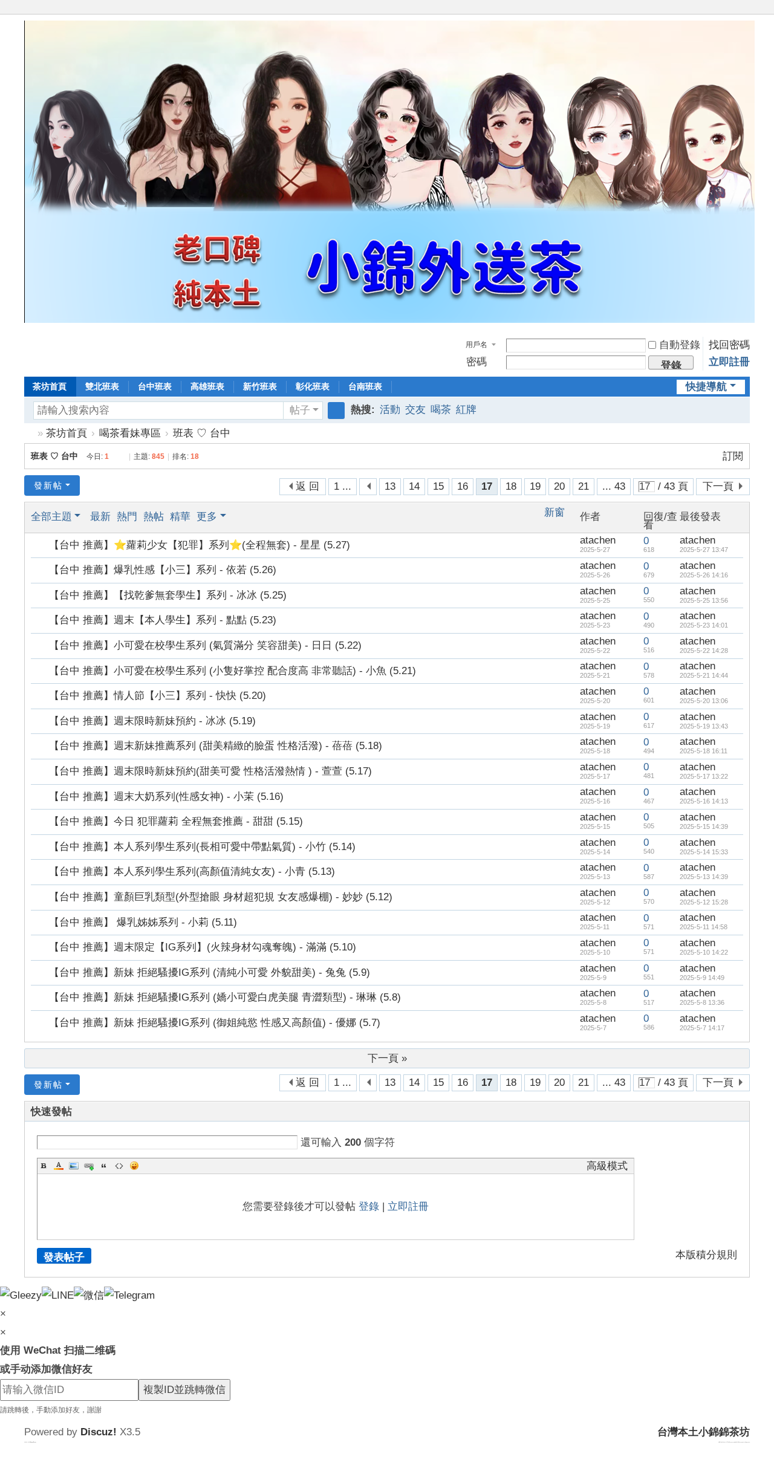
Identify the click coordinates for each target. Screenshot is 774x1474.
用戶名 (476, 344)
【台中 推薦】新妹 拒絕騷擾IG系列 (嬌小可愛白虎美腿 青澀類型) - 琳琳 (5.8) (225, 997)
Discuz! (98, 1432)
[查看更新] (240, 516)
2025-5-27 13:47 (704, 549)
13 (390, 486)
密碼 (476, 362)
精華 (180, 516)
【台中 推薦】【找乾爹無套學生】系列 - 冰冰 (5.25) (168, 595)
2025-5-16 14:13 (704, 801)
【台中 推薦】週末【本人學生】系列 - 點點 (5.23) (162, 620)
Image (74, 1166)
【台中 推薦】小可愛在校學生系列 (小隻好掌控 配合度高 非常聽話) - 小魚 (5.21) (232, 671)
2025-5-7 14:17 (702, 1027)
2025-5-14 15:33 (704, 852)
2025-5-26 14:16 (704, 575)
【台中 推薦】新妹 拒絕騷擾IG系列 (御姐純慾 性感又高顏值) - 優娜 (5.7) (214, 1022)
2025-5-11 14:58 (703, 926)
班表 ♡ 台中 (201, 433)
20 (559, 486)
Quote (104, 1166)
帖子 (300, 410)
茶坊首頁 (50, 386)
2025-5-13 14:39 (704, 876)
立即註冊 (729, 362)
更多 (207, 516)
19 (535, 486)
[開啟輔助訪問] (733, 8)
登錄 (369, 1206)
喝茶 (441, 409)
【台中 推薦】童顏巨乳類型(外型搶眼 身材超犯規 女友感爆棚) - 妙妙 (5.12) (220, 897)
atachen (598, 540)
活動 (390, 409)
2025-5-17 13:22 (704, 776)
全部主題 (51, 516)
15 (438, 486)
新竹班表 (260, 386)
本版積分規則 (706, 1255)
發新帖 (48, 485)
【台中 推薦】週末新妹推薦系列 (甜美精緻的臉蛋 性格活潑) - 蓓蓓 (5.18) (215, 746)
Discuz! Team (33, 1442)
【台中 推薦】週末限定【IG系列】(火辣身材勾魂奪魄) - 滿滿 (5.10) (202, 947)
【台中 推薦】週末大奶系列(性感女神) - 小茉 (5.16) (166, 796)
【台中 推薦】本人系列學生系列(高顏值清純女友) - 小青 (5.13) (192, 871)
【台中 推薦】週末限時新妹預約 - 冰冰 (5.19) (152, 721)
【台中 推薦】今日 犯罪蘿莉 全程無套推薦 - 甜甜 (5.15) (176, 821)
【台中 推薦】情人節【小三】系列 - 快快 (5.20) (157, 695)
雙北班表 (102, 386)
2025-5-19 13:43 (704, 726)
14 (414, 486)
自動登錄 (679, 345)
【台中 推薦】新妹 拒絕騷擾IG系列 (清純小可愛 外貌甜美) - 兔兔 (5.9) (209, 972)
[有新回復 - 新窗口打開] (41, 545)
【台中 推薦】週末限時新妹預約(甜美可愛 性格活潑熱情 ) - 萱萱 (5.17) (210, 771)
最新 (100, 516)
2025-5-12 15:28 (704, 902)
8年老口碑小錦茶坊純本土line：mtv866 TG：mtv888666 (29, 433)
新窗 (554, 513)
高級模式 (607, 1166)
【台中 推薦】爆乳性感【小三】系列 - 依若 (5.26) (162, 570)
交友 (415, 409)
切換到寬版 (744, 13)
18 (511, 486)
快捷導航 (706, 386)
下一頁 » (387, 1058)
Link (89, 1166)
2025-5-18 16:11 (703, 751)
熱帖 (153, 516)
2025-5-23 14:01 (704, 625)
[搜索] (336, 410)
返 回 (307, 486)
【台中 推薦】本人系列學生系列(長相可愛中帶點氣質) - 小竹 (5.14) (202, 846)
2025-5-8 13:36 (702, 1002)
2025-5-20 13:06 (704, 700)
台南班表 (365, 386)
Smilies (134, 1166)
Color (59, 1166)
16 (462, 486)
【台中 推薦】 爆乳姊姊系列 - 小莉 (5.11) (143, 922)
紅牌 (466, 409)
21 (583, 486)
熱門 (127, 516)
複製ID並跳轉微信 (184, 1389)
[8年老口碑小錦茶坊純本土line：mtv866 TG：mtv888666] (389, 319)
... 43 (613, 486)
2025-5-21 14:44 (704, 675)
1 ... (342, 486)
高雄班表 (207, 386)
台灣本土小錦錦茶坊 (703, 1432)
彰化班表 (313, 386)
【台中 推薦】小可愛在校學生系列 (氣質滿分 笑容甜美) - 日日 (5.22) (205, 645)
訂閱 (733, 456)
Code (119, 1166)
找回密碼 (729, 345)
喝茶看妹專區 (130, 433)
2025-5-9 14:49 (702, 977)
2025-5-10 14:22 (704, 952)
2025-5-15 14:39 (704, 826)
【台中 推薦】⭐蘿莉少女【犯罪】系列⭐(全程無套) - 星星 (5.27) (199, 545)
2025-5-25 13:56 (704, 600)
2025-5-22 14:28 (704, 650)
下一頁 (718, 486)
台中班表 (155, 386)
